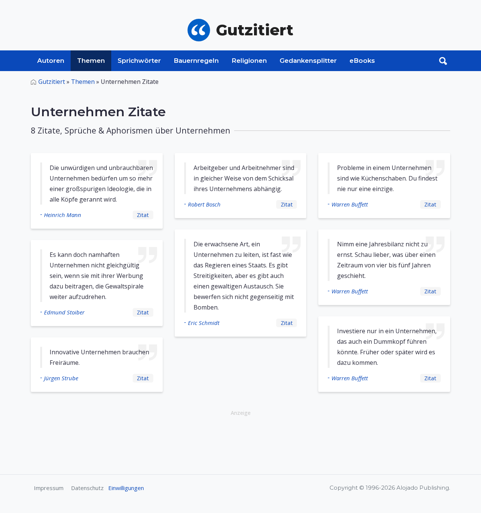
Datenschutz (87, 488)
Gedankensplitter (308, 60)
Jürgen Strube (61, 378)
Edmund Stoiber (64, 312)
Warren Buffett (349, 204)
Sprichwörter (139, 60)
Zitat (143, 215)
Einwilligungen (126, 488)
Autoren (50, 60)
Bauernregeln (196, 60)
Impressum (49, 488)
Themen (91, 60)
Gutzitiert (51, 81)
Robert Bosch (204, 204)
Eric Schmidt (203, 322)
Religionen (249, 60)
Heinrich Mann (62, 215)
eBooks (362, 60)
